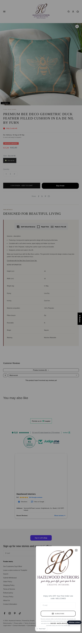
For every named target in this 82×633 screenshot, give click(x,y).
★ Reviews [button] (80, 318)
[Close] (76, 550)
